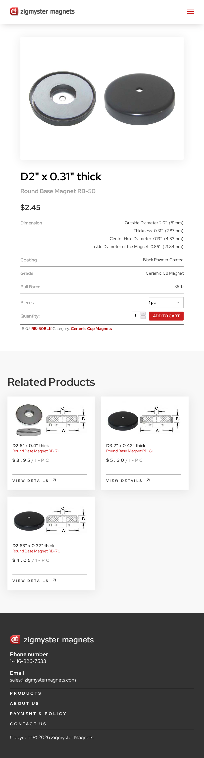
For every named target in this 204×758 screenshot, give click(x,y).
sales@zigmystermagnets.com (43, 680)
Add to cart (166, 316)
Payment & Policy (38, 713)
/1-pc (31, 460)
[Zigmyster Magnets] (42, 12)
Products (26, 693)
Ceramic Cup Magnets (91, 328)
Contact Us (28, 723)
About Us (24, 703)
